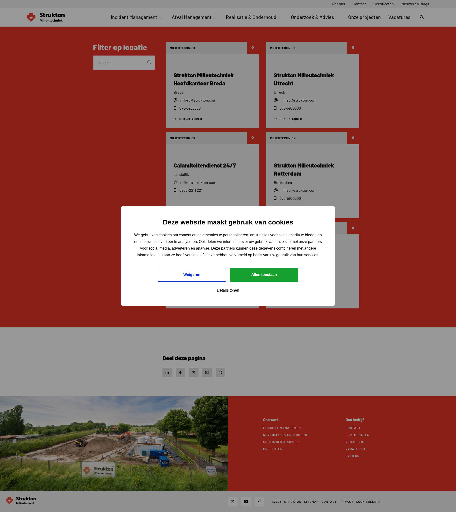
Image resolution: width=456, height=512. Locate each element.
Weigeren (191, 275)
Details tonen (228, 290)
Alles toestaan (264, 275)
